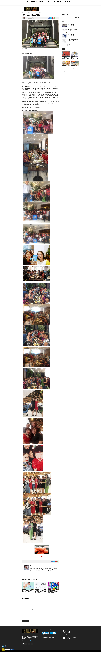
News (28, 1)
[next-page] (24, 594)
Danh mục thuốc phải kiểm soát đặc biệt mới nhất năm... (65, 68)
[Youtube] (32, 644)
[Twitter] (51, 18)
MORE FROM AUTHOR (34, 579)
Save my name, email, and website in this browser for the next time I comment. (37, 609)
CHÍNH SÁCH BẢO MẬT (67, 633)
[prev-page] (23, 594)
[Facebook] (49, 18)
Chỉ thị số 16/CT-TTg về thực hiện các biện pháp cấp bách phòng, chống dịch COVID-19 (40, 591)
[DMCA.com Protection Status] (52, 633)
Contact (53, 1)
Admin (26, 18)
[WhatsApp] (55, 18)
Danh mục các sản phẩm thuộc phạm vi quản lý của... (74, 68)
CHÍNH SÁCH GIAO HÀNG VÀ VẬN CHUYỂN (70, 637)
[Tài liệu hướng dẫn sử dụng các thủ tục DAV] (64, 31)
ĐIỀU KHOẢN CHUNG (66, 631)
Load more (69, 44)
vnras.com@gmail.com (30, 640)
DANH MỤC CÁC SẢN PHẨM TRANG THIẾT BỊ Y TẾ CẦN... (65, 58)
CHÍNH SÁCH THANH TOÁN (67, 636)
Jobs (48, 1)
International (42, 1)
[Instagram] (26, 644)
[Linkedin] (29, 644)
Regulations (34, 1)
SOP (63, 21)
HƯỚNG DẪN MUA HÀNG (67, 634)
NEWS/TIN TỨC (27, 12)
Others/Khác (32, 12)
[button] (77, 1)
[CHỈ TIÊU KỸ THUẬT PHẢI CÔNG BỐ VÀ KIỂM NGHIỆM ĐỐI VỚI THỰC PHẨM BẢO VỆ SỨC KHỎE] (75, 54)
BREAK (63, 48)
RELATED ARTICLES (26, 579)
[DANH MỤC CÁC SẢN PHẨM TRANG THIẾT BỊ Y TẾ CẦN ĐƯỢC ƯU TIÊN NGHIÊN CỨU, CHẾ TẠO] (66, 54)
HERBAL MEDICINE (67, 1)
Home (24, 1)
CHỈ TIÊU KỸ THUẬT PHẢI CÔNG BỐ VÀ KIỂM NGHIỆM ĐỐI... (74, 58)
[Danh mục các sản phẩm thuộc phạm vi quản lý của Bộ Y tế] (75, 63)
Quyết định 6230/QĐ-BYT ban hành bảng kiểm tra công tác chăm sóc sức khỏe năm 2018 (53, 591)
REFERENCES (59, 1)
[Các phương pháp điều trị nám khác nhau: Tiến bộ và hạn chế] (28, 586)
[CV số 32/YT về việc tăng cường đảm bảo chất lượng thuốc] (64, 41)
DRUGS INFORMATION (27, 3)
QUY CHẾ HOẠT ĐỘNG (66, 632)
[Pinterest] (53, 18)
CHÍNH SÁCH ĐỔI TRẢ (66, 638)
